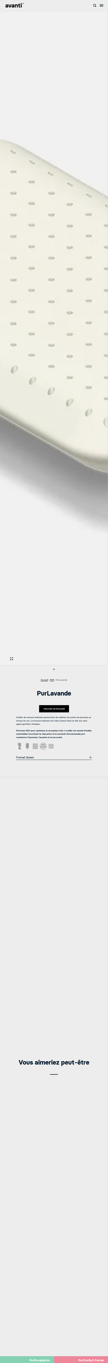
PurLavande (61, 680)
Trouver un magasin (54, 709)
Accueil (44, 680)
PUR (52, 680)
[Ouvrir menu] (101, 5)
